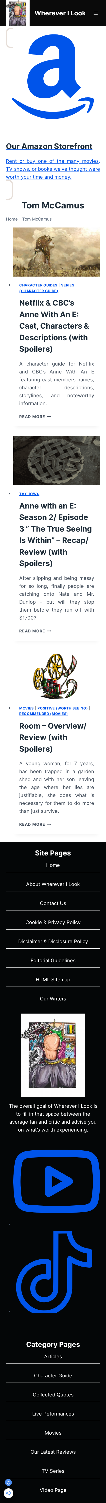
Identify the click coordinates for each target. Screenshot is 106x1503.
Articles (53, 1357)
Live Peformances (53, 1414)
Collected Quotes (53, 1395)
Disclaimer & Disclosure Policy (53, 941)
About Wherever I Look (53, 884)
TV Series (53, 1471)
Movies (26, 708)
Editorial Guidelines (53, 961)
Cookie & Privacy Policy (53, 922)
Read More (35, 416)
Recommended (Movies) (43, 713)
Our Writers (53, 999)
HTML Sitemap (53, 980)
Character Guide (53, 1376)
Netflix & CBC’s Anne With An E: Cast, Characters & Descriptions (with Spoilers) (54, 325)
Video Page (53, 1490)
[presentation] (56, 252)
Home (12, 219)
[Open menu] (95, 13)
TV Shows (29, 494)
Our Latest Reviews (53, 1452)
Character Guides (38, 285)
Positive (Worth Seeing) (62, 708)
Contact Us (53, 903)
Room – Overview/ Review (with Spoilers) (53, 737)
